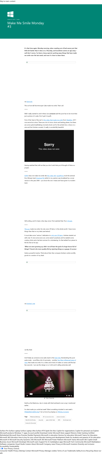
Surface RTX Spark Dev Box (46, 430)
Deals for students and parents (77, 437)
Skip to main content (7, 1)
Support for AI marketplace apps (51, 442)
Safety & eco (81, 451)
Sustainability (14, 446)
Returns (74, 433)
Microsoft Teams (70, 439)
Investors (74, 444)
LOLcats (69, 221)
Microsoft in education (49, 435)
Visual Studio (20, 444)
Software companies (7, 444)
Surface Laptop (14, 430)
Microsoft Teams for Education (86, 435)
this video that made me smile (53, 120)
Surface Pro (4, 430)
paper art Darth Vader (50, 420)
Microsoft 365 (39, 439)
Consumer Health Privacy (9, 451)
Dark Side (58, 358)
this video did (51, 176)
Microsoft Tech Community (73, 442)
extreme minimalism (61, 416)
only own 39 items (57, 235)
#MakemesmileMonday (35, 416)
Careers (28, 444)
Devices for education (66, 435)
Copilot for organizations (65, 430)
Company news (49, 444)
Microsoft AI (4, 439)
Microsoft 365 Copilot (85, 439)
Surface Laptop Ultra (28, 430)
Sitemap (22, 451)
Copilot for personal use (84, 430)
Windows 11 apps (20, 433)
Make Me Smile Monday (31, 420)
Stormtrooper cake (67, 420)
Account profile (33, 433)
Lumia (18, 19)
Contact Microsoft (32, 451)
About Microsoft (37, 444)
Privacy (42, 451)
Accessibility (4, 446)
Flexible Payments (34, 435)
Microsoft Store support (61, 433)
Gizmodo (29, 101)
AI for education (95, 437)
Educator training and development (52, 437)
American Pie (40, 178)
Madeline (69, 120)
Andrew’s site (31, 303)
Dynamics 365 (28, 439)
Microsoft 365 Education (9, 437)
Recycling (89, 451)
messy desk (40, 420)
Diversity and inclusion (86, 444)
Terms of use (62, 451)
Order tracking (82, 433)
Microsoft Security (16, 439)
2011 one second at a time (48, 416)
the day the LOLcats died (31, 423)
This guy (27, 229)
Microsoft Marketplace (92, 442)
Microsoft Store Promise (18, 435)
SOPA (26, 176)
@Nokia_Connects (63, 412)
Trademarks (71, 451)
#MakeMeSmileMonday (31, 412)
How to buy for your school (28, 437)
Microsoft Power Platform (54, 439)
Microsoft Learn (33, 442)
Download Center (46, 433)
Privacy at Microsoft (63, 444)
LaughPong (60, 176)
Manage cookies (51, 451)
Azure (9, 442)
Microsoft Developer (19, 442)
